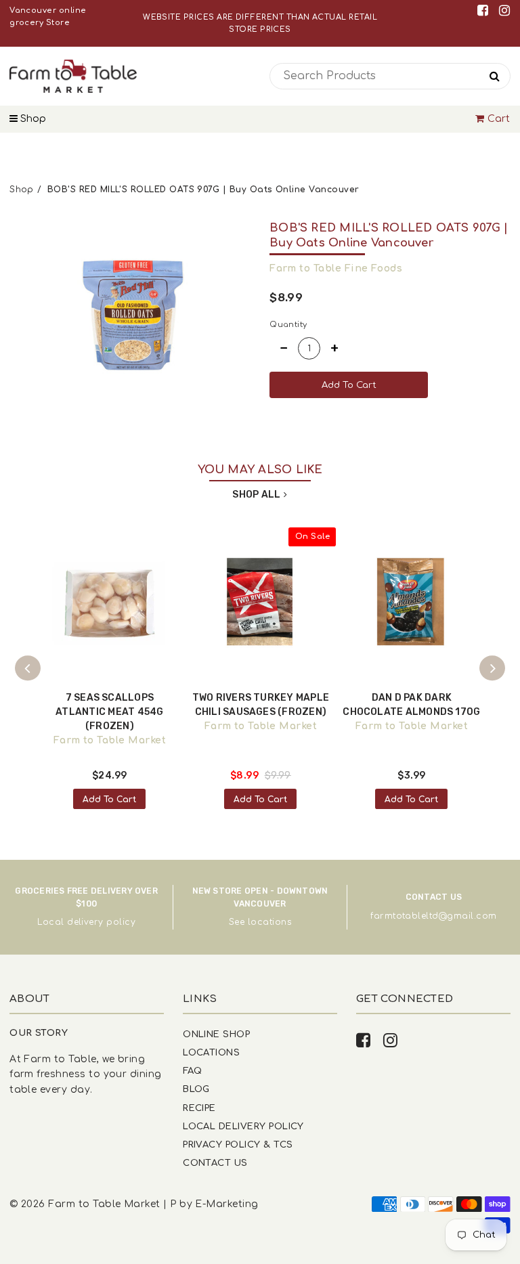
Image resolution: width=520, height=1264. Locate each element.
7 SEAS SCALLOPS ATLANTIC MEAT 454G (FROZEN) (109, 712)
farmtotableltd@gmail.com (433, 916)
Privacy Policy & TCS (237, 1144)
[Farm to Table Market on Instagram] (504, 10)
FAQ (192, 1071)
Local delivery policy (86, 922)
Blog (196, 1089)
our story (38, 1033)
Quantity (288, 324)
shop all (256, 494)
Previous (28, 668)
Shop (32, 119)
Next (492, 668)
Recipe (199, 1108)
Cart (499, 119)
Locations (211, 1052)
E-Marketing (226, 1204)
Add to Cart (109, 799)
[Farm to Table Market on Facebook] (485, 10)
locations (269, 922)
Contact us (215, 1163)
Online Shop (216, 1034)
